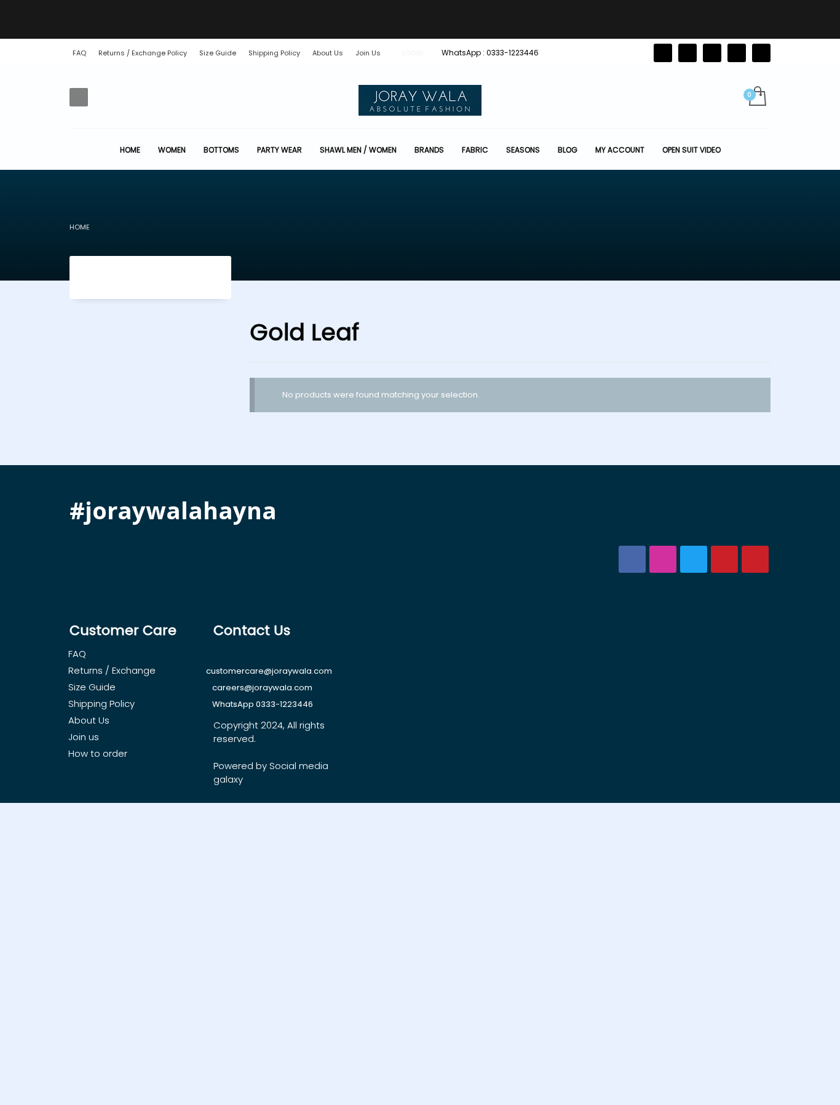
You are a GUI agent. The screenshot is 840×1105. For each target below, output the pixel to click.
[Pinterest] (712, 53)
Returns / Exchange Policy (142, 53)
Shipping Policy (274, 53)
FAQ (79, 53)
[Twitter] (663, 53)
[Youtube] (761, 53)
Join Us (368, 53)
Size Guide (217, 53)
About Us (327, 53)
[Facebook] (687, 53)
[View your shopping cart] (757, 97)
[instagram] (736, 53)
